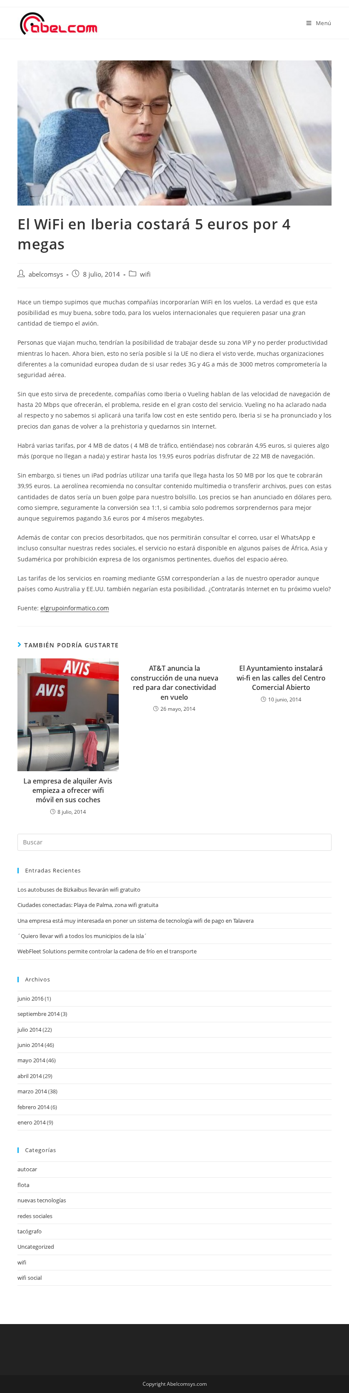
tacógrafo (29, 1231)
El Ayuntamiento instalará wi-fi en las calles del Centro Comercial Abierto (281, 678)
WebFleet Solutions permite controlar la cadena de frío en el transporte (107, 951)
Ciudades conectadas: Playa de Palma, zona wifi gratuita (87, 905)
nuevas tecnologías (41, 1200)
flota (23, 1185)
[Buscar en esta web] (174, 841)
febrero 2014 (33, 1107)
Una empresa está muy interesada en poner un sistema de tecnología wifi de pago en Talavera (135, 920)
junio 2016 (30, 998)
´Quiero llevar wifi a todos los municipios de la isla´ (82, 936)
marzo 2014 (32, 1091)
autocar (27, 1169)
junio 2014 (30, 1045)
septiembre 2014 (38, 1014)
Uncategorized (35, 1246)
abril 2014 (29, 1076)
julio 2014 (29, 1029)
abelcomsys (46, 274)
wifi (145, 274)
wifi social (29, 1277)
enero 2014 (31, 1122)
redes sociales (34, 1216)
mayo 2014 (31, 1060)
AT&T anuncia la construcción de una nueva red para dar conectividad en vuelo (174, 682)
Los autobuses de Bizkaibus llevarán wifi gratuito (78, 889)
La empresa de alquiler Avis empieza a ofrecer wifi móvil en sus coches (67, 790)
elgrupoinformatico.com (74, 608)
